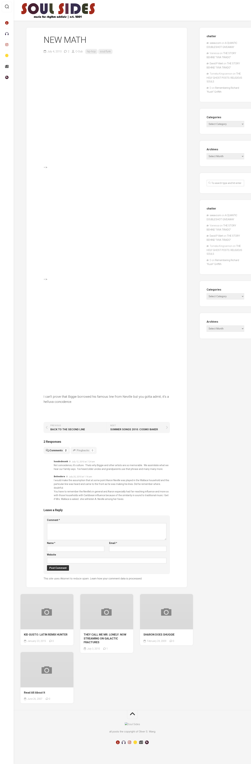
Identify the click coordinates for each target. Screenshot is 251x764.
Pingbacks (85, 450)
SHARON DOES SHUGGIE (159, 634)
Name (51, 543)
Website (51, 554)
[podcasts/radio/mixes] (6, 34)
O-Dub (79, 51)
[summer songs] (6, 55)
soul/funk (105, 51)
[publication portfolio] (6, 66)
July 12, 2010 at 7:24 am (83, 461)
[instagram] (6, 44)
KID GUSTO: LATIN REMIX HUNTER (45, 634)
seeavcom (215, 43)
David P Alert (216, 63)
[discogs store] (6, 77)
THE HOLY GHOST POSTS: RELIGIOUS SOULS (224, 77)
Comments (58, 450)
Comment (53, 520)
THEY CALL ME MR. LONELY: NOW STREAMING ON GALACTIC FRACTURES (105, 638)
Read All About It (34, 692)
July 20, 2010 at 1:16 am (80, 476)
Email (113, 543)
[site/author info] (6, 23)
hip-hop (91, 51)
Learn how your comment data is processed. (116, 578)
